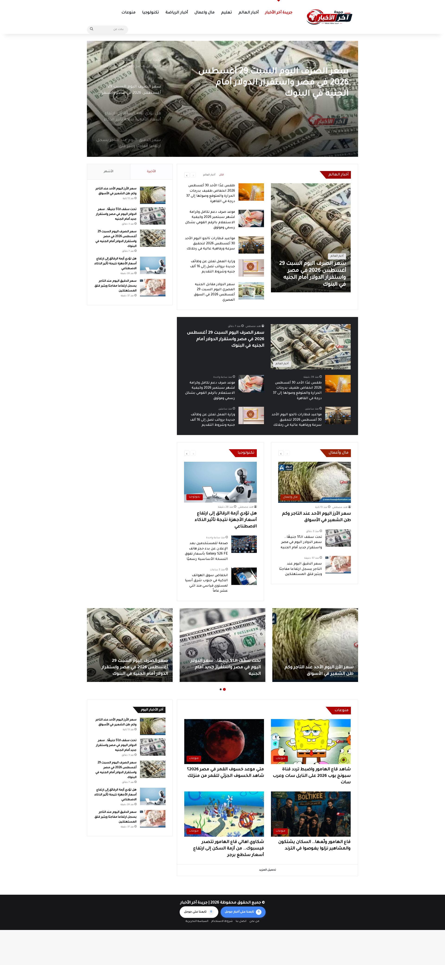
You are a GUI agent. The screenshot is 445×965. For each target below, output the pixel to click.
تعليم (226, 13)
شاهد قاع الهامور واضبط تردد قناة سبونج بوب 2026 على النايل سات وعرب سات (312, 776)
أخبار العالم (248, 13)
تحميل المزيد (267, 870)
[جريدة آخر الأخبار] (329, 17)
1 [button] (224, 689)
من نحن (254, 921)
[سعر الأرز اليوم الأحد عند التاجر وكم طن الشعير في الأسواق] (152, 195)
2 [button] (220, 689)
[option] (222, 99)
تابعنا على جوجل (198, 912)
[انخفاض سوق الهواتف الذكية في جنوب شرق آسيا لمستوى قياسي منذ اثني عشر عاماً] (244, 576)
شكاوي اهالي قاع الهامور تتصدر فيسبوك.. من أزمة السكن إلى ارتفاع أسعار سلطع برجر (228, 849)
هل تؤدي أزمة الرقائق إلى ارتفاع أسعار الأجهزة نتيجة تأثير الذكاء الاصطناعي (277, 77)
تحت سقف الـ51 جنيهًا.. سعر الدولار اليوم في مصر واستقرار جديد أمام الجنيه (301, 543)
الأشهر (108, 171)
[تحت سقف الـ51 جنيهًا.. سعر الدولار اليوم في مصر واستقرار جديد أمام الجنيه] (338, 538)
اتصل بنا (241, 921)
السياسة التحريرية (197, 921)
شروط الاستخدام (222, 921)
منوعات (128, 13)
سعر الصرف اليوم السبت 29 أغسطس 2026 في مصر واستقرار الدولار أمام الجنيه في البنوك (225, 339)
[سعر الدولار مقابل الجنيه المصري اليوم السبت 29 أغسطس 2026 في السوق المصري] (251, 291)
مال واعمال (204, 13)
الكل (221, 175)
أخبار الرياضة (176, 13)
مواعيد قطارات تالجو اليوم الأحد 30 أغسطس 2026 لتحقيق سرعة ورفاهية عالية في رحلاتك (210, 244)
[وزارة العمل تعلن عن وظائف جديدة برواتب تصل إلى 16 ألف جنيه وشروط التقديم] (251, 268)
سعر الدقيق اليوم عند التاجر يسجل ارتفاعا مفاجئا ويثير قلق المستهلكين (300, 569)
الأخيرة (151, 171)
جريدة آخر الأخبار (278, 13)
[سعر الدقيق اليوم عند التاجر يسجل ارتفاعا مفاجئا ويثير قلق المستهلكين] (338, 564)
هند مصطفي (253, 326)
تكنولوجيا (150, 13)
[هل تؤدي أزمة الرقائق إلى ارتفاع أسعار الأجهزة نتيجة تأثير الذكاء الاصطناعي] (222, 99)
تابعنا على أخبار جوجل (242, 912)
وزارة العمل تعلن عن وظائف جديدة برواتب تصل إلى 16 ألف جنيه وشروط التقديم (212, 267)
